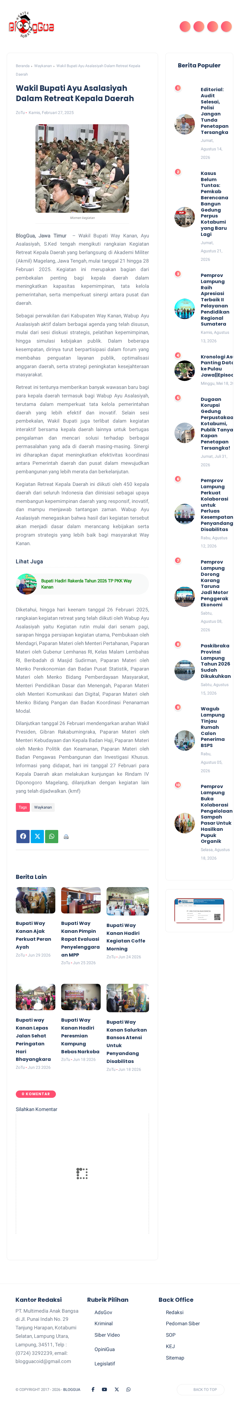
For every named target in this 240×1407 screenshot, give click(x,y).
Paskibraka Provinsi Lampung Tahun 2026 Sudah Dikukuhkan (216, 661)
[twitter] (116, 1389)
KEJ (170, 1346)
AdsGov (103, 1312)
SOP (171, 1335)
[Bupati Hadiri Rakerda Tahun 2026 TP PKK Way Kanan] (26, 584)
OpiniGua (105, 1349)
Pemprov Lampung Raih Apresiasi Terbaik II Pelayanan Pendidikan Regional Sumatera (215, 300)
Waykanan (43, 66)
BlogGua (71, 1389)
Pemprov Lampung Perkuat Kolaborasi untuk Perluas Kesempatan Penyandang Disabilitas (217, 505)
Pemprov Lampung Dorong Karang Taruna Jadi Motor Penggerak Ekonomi (214, 583)
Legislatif (105, 1364)
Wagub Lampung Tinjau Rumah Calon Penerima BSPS (213, 727)
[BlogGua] (31, 26)
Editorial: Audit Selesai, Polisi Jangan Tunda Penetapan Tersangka (215, 111)
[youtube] (104, 1389)
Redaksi (175, 1312)
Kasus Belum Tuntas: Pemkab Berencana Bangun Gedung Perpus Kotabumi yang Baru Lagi (214, 204)
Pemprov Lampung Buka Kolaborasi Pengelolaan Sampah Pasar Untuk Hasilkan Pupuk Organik (217, 814)
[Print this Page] (66, 836)
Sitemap (175, 1358)
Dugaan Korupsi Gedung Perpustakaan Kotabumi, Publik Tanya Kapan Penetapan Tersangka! (219, 424)
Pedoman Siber (183, 1323)
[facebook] (93, 1389)
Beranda (23, 66)
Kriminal (104, 1323)
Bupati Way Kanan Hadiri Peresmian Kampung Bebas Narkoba (80, 1036)
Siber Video (107, 1335)
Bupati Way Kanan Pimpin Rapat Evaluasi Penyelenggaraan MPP (80, 939)
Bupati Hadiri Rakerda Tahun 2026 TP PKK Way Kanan (86, 584)
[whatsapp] (128, 1389)
